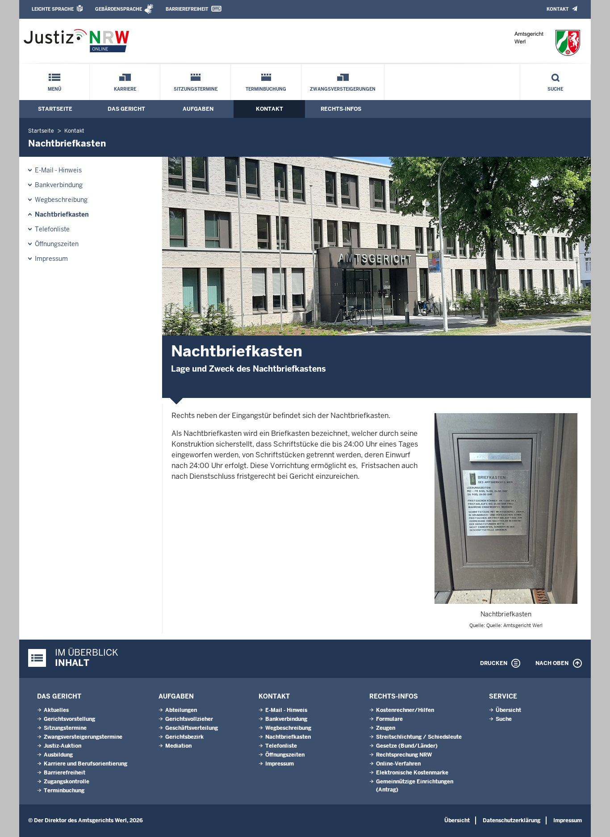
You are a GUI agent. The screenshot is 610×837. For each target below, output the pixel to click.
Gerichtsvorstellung (69, 719)
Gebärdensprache (118, 9)
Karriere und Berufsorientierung (85, 763)
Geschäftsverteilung (191, 728)
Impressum (51, 259)
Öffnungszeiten (57, 244)
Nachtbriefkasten (62, 214)
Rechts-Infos (341, 109)
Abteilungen (181, 710)
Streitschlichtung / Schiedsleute (419, 737)
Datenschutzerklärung (511, 820)
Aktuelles (56, 710)
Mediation (178, 745)
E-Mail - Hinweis (58, 170)
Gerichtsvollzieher (189, 719)
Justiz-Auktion (62, 745)
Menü (54, 89)
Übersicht (508, 710)
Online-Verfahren (398, 763)
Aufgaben (198, 109)
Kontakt (557, 9)
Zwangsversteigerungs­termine (83, 737)
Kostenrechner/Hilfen (405, 710)
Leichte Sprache (53, 9)
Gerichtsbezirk (184, 737)
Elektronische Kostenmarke (412, 772)
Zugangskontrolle (66, 781)
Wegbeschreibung (61, 200)
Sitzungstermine (195, 89)
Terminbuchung (266, 89)
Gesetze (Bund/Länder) (407, 745)
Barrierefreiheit (187, 9)
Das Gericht (126, 109)
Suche (555, 89)
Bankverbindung (59, 185)
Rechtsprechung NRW (404, 754)
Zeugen (385, 728)
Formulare (389, 719)
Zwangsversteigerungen (343, 89)
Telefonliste (52, 229)
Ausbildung (58, 754)
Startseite (55, 109)
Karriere (125, 89)
